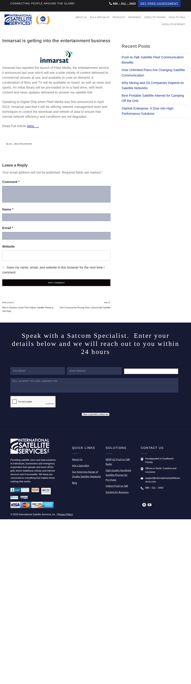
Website (8, 246)
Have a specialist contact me (95, 414)
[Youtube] (149, 505)
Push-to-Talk (177, 17)
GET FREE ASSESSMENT (159, 3)
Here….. (33, 126)
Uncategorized (23, 144)
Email (7, 228)
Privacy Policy (65, 514)
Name (7, 209)
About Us (81, 17)
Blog (9, 144)
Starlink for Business (117, 492)
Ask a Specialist (100, 17)
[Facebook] (144, 505)
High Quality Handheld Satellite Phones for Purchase (118, 475)
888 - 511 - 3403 (124, 3)
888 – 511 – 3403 (154, 488)
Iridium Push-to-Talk (117, 486)
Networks (134, 17)
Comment (11, 182)
